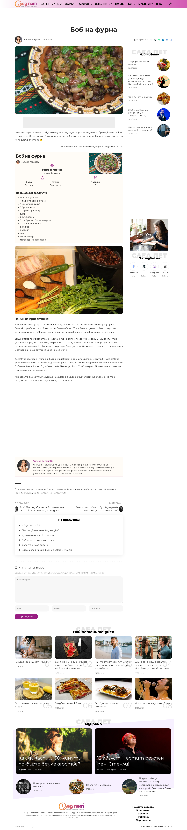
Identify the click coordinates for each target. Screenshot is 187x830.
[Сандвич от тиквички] (163, 98)
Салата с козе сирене (35, 545)
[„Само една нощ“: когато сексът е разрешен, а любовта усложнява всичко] (153, 647)
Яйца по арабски (32, 525)
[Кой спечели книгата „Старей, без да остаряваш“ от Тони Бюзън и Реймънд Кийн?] (163, 81)
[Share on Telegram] (166, 40)
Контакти (143, 810)
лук (104, 489)
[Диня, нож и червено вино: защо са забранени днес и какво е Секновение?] (73, 647)
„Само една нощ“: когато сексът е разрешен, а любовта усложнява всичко (152, 665)
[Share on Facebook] (151, 40)
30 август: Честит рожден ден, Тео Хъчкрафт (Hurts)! (138, 113)
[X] (144, 269)
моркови (19, 493)
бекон (30, 489)
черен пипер (53, 493)
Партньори (143, 820)
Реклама (143, 817)
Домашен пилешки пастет (39, 535)
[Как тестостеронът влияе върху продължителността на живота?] (113, 647)
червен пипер (39, 493)
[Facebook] (133, 269)
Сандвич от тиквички (140, 97)
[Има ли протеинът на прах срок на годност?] (163, 130)
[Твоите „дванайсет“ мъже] (33, 647)
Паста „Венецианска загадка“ (40, 530)
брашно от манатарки (58, 489)
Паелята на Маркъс (98, 785)
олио (26, 493)
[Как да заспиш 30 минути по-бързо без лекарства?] (54, 751)
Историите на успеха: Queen (153, 703)
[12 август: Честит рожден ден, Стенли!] (133, 751)
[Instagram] (154, 269)
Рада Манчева (24, 770)
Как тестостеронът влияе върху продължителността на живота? (112, 665)
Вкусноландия (76, 489)
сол (30, 493)
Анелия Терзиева (32, 40)
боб (35, 489)
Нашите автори (143, 807)
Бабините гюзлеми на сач (38, 540)
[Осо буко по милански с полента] (113, 689)
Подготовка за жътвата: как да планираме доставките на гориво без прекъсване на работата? (155, 785)
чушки (63, 493)
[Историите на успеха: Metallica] (23, 786)
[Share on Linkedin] (162, 40)
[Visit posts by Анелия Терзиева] (18, 40)
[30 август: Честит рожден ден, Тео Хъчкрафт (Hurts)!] (163, 114)
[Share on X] (155, 40)
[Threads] (165, 269)
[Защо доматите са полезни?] (163, 65)
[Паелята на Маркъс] (76, 786)
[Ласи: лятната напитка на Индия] (33, 689)
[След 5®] (26, 4)
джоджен (97, 489)
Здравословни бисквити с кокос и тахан (47, 550)
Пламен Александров (106, 770)
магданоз (111, 489)
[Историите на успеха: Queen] (153, 689)
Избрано (93, 724)
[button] (170, 4)
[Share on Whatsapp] (159, 40)
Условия (143, 813)
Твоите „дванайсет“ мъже (31, 661)
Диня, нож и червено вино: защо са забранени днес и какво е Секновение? (71, 665)
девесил (88, 489)
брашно (42, 489)
